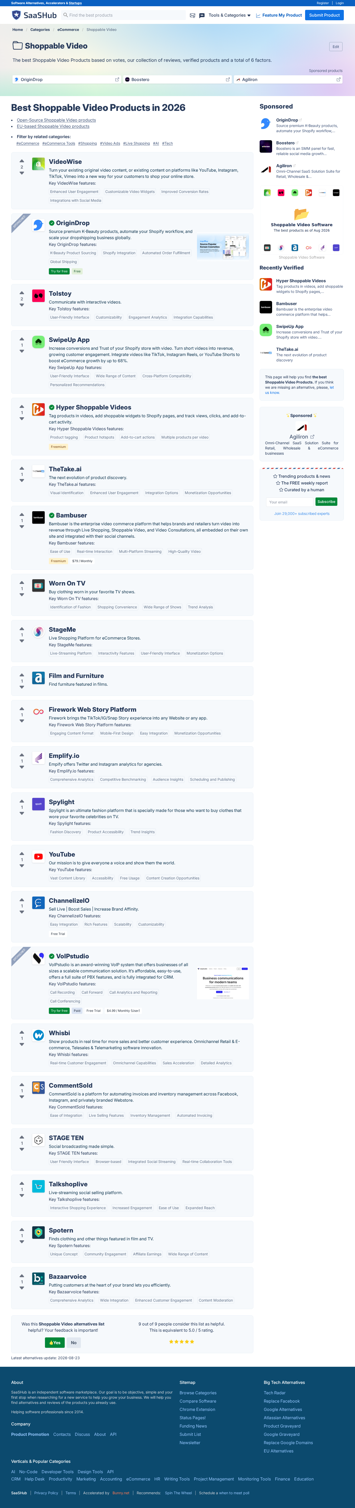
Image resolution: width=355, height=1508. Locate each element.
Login (340, 3)
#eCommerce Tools (58, 143)
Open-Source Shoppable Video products (56, 120)
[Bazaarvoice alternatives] (38, 1279)
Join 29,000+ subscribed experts (302, 513)
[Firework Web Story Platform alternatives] (38, 711)
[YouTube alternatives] (38, 856)
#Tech (167, 143)
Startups (75, 3)
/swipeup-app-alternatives (41, 333)
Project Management (214, 1479)
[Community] (202, 15)
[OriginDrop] (38, 225)
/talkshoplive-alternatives (40, 1178)
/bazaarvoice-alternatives (40, 1270)
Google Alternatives (283, 1409)
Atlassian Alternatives (284, 1417)
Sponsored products (326, 70)
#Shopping (87, 143)
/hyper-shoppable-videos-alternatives (52, 401)
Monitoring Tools (254, 1479)
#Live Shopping (136, 143)
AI (13, 1471)
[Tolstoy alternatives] (38, 296)
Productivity (60, 1479)
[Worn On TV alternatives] (38, 585)
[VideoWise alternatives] (38, 164)
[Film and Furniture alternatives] (38, 678)
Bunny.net (121, 1493)
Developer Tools (58, 1471)
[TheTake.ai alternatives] (38, 471)
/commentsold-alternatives (42, 1079)
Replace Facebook (282, 1401)
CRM (16, 1479)
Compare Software (198, 1401)
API (113, 1434)
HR (157, 1479)
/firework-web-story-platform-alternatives (56, 703)
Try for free (59, 271)
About (100, 1434)
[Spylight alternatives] (38, 804)
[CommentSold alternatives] (38, 1087)
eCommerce (138, 1479)
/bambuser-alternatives (38, 509)
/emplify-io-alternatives (38, 749)
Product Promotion (30, 1434)
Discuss (82, 1434)
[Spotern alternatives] (38, 1232)
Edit (336, 46)
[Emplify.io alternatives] (38, 758)
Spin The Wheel (178, 1493)
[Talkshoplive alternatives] (38, 1186)
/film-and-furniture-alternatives (46, 669)
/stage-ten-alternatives (38, 1131)
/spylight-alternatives (36, 795)
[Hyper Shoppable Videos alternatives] (38, 409)
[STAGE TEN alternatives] (38, 1140)
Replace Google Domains (288, 1442)
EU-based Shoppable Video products (53, 126)
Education (304, 1479)
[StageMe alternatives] (38, 631)
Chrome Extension (197, 1409)
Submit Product (324, 15)
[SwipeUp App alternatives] (38, 342)
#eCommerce (27, 143)
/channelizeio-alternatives (41, 894)
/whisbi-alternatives (35, 1026)
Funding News (193, 1426)
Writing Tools (177, 1479)
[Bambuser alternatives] (38, 517)
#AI (156, 143)
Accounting (111, 1479)
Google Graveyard (282, 1434)
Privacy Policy (46, 1493)
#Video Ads (110, 143)
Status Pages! (193, 1417)
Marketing (86, 1479)
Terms (70, 1493)
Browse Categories (198, 1392)
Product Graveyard (282, 1426)
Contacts (62, 1434)
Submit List (190, 1434)
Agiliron (300, 437)
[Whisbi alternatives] (38, 1035)
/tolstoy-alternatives (35, 287)
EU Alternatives (278, 1450)
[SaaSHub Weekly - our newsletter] (192, 15)
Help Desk (35, 1479)
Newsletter (190, 1442)
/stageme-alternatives (37, 623)
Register (323, 3)
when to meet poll (234, 1493)
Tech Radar (275, 1392)
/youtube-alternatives (36, 848)
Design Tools (90, 1471)
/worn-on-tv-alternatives (39, 577)
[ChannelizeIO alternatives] (38, 903)
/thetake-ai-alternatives (38, 463)
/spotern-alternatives (36, 1224)
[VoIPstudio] (38, 958)
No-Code (28, 1471)
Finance (282, 1479)
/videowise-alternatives (38, 155)
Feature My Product (281, 15)
